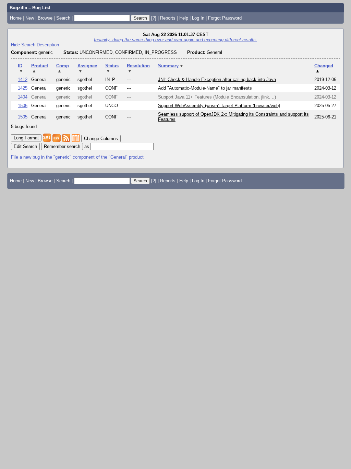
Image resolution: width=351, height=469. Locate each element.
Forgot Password (225, 18)
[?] (153, 18)
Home (16, 18)
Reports (168, 18)
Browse (45, 18)
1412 (22, 79)
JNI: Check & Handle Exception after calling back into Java (217, 79)
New (29, 18)
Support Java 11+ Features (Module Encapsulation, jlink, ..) (217, 97)
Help (183, 18)
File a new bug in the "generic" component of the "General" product (77, 157)
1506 (22, 105)
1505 (22, 116)
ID (20, 68)
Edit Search (25, 146)
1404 (22, 97)
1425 (22, 88)
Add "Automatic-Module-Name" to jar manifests (205, 88)
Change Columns (101, 138)
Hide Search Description (35, 44)
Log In (198, 18)
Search (63, 18)
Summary (171, 65)
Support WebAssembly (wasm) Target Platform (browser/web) (219, 105)
